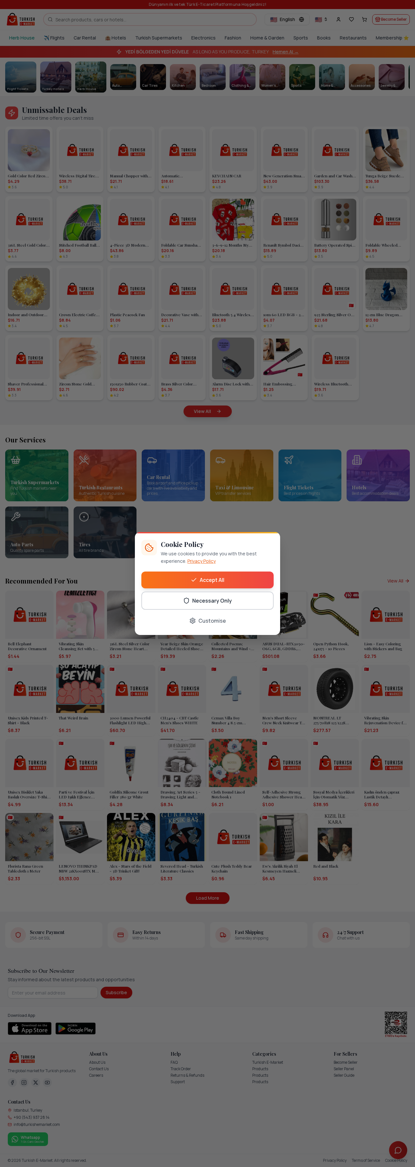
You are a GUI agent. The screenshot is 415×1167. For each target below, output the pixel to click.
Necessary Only (212, 600)
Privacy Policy (201, 561)
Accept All (212, 580)
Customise (212, 620)
